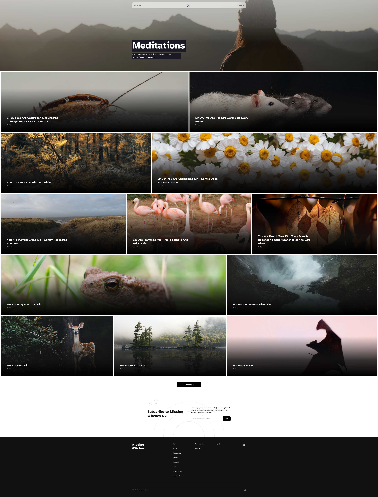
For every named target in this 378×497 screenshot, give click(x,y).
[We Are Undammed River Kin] (302, 285)
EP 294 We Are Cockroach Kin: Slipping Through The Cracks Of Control (32, 120)
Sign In (217, 444)
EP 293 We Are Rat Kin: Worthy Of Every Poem (221, 120)
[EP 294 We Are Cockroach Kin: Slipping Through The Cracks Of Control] (95, 102)
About (175, 448)
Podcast (198, 125)
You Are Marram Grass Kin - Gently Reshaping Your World (37, 242)
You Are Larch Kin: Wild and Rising (29, 182)
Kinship (9, 125)
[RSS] (245, 490)
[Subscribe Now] (227, 418)
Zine (174, 467)
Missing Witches (138, 446)
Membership (199, 444)
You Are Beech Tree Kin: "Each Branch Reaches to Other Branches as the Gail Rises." (284, 240)
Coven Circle (177, 471)
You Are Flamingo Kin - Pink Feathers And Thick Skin (160, 242)
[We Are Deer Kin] (57, 346)
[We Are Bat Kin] (302, 346)
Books (175, 458)
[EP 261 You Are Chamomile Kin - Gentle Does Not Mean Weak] (264, 163)
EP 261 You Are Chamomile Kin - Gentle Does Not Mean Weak (188, 181)
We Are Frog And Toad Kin (24, 304)
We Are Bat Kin (243, 365)
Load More (189, 385)
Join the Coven (178, 476)
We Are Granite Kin (132, 365)
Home (175, 444)
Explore (197, 448)
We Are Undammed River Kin (252, 304)
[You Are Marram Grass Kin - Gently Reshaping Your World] (63, 224)
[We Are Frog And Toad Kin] (113, 285)
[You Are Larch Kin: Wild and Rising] (76, 163)
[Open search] (244, 445)
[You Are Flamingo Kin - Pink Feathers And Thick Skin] (189, 224)
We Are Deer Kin (17, 365)
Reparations (177, 453)
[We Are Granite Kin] (170, 346)
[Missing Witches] (188, 5)
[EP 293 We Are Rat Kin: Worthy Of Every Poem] (283, 102)
